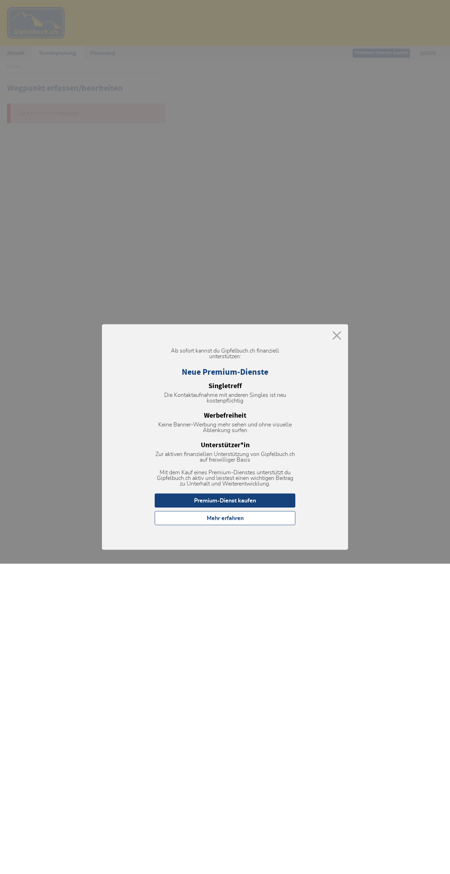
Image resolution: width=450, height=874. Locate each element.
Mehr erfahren (225, 518)
